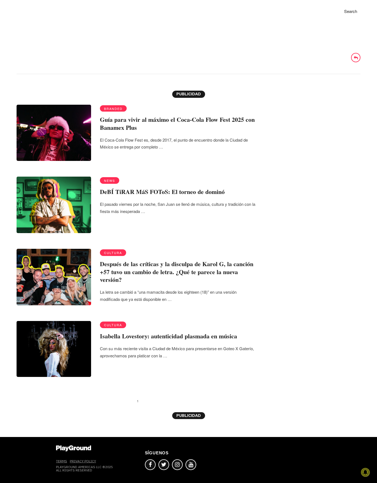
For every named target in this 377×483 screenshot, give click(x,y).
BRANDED (113, 108)
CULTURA (113, 252)
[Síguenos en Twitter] (163, 464)
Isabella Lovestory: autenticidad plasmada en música (168, 336)
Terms (61, 461)
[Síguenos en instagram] (177, 464)
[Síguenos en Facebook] (150, 464)
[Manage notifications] (365, 472)
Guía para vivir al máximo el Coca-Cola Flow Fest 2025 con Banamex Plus (177, 123)
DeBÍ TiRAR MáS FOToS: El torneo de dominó (162, 191)
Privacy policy (83, 461)
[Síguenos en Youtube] (190, 464)
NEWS (109, 180)
